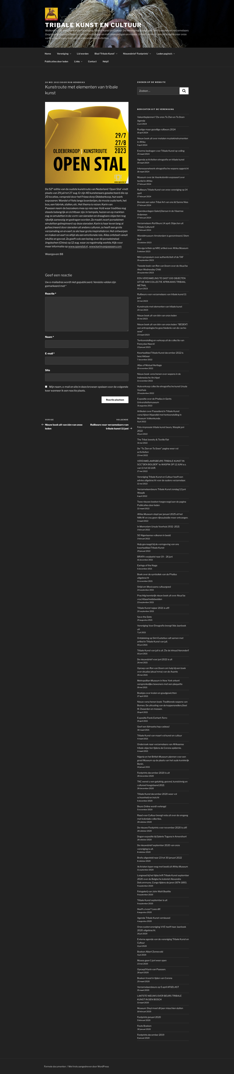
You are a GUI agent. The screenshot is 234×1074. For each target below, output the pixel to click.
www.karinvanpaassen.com (105, 246)
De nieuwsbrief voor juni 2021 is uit (154, 659)
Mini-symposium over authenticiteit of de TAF (160, 257)
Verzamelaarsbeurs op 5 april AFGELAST (158, 987)
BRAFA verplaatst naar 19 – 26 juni (155, 556)
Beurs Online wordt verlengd (151, 806)
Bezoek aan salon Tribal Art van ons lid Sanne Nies (162, 202)
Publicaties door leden (56, 61)
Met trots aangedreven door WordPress (88, 1066)
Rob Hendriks (76, 82)
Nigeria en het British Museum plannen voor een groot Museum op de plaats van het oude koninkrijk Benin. (163, 760)
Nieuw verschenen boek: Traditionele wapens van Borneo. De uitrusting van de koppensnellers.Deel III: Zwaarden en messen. (162, 705)
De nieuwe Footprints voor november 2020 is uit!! (162, 827)
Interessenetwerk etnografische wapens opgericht (163, 168)
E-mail (50, 353)
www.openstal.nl (78, 246)
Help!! (106, 61)
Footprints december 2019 (150, 1034)
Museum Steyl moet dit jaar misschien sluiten (160, 1008)
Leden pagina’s (164, 53)
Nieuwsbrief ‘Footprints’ (135, 53)
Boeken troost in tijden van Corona (154, 978)
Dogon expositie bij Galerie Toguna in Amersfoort (162, 836)
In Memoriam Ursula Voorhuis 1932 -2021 (158, 526)
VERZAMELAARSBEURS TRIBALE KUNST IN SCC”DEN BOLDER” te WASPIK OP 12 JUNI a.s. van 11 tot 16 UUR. (161, 464)
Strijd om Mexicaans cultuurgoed (154, 586)
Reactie (50, 293)
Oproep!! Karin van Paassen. (151, 969)
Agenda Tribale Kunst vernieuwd (153, 917)
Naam (49, 336)
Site (47, 370)
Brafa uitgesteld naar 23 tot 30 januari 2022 (159, 857)
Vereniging (63, 53)
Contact (92, 61)
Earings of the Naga (147, 565)
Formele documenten (55, 1066)
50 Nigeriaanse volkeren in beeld (154, 535)
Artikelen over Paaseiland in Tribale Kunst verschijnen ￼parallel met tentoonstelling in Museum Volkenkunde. (159, 415)
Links (77, 61)
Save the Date (144, 616)
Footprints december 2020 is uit (153, 772)
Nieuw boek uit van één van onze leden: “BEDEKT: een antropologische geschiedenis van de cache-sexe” (162, 328)
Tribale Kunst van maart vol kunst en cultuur (159, 735)
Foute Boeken (144, 1025)
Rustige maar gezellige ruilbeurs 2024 (156, 129)
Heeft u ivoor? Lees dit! (148, 909)
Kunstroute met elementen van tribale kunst (159, 306)
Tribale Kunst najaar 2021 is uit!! (153, 608)
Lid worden (83, 53)
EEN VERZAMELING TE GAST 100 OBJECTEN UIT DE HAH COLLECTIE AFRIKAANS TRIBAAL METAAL (161, 282)
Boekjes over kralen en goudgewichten (157, 693)
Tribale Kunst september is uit (152, 900)
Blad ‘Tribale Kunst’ (105, 53)
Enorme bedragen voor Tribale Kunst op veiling (160, 150)
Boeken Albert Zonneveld (150, 951)
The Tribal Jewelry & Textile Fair (153, 439)
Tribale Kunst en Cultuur (93, 25)
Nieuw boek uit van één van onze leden (157, 315)
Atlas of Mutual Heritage (149, 365)
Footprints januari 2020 (149, 1017)
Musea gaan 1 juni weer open (152, 960)
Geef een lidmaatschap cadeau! (153, 726)
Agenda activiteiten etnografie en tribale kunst (160, 159)
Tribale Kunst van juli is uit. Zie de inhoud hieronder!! (163, 650)
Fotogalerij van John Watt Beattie (154, 891)
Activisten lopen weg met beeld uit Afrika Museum (162, 866)
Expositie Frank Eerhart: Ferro (152, 717)
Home (48, 53)
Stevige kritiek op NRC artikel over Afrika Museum (162, 248)
